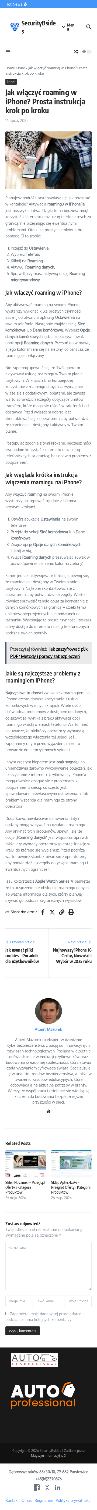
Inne (21, 68)
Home (10, 68)
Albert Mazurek (48, 1029)
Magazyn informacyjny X (48, 1455)
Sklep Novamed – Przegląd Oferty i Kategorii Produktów (25, 1187)
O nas (27, 1500)
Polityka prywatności (74, 1500)
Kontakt (12, 1500)
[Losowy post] (76, 51)
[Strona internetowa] (48, 1112)
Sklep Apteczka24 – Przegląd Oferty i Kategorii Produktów (71, 1187)
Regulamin (43, 1500)
